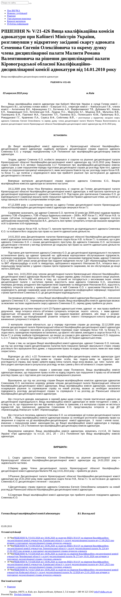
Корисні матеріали (16, 21)
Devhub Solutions (22, 594)
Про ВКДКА (13, 10)
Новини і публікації (17, 13)
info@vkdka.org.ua (103, 591)
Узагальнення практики (19, 18)
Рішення (11, 16)
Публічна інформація (17, 24)
